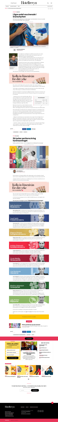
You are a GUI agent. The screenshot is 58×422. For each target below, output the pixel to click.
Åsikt (19, 6)
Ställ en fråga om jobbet (13, 357)
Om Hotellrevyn (50, 6)
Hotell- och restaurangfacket (9, 412)
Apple (27, 311)
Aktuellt (7, 6)
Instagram (52, 8)
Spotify (30, 311)
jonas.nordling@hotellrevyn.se (21, 171)
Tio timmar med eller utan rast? (11, 350)
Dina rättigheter (13, 6)
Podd (33, 334)
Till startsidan (29, 338)
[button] (28, 379)
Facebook (48, 8)
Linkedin (50, 8)
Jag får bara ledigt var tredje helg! (11, 352)
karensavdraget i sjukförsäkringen (19, 334)
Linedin (40, 411)
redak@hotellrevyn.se (20, 50)
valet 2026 (28, 334)
